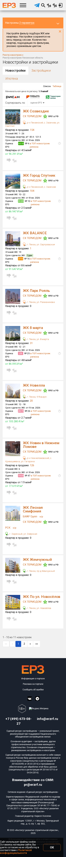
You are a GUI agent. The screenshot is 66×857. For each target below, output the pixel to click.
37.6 (20, 258)
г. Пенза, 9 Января (36, 396)
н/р (41, 516)
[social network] (29, 698)
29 (20, 353)
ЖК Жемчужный (37, 559)
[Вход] (60, 5)
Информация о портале (33, 678)
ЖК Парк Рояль (36, 291)
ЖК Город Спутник (39, 175)
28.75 (21, 411)
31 (31, 343)
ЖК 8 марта (33, 328)
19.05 (21, 475)
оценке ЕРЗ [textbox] (36, 102)
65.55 (21, 143)
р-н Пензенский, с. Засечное (41, 187)
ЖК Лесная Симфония (33, 509)
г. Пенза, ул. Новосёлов (38, 608)
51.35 (21, 201)
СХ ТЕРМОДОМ (32, 116)
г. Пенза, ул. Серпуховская (40, 244)
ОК (52, 847)
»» (36, 643)
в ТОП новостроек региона (40, 145)
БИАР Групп (30, 516)
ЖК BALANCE (35, 233)
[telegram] (37, 5)
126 (32, 465)
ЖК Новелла (34, 385)
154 (32, 129)
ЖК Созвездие (36, 111)
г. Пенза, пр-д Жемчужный (40, 571)
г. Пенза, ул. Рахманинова (40, 302)
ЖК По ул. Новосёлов (41, 597)
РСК (8, 527)
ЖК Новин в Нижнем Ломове (41, 445)
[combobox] (37, 102)
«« (6, 643)
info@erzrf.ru (47, 719)
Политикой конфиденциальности (16, 851)
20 (31, 400)
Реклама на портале (33, 684)
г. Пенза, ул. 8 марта (37, 339)
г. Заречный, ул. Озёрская (23, 534)
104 (32, 190)
